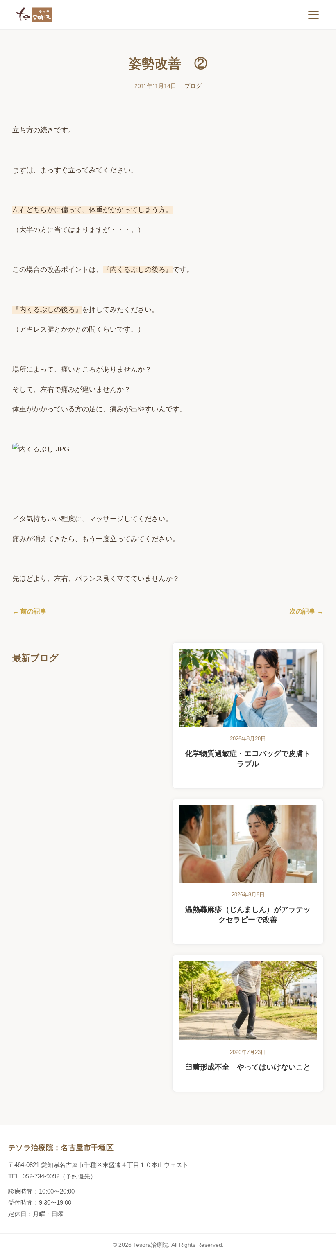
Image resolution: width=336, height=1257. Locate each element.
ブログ (193, 86)
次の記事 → (306, 611)
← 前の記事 (29, 611)
